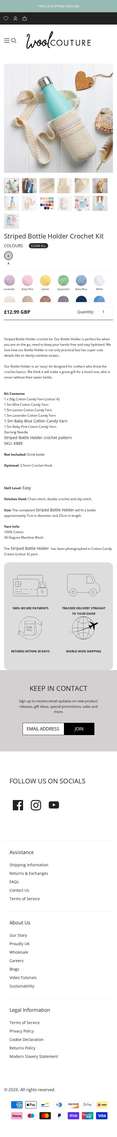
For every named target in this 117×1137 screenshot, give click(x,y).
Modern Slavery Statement (34, 1056)
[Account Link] (16, 18)
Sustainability (22, 986)
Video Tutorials (23, 977)
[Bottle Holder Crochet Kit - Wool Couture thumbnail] (11, 185)
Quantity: (85, 311)
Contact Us (19, 890)
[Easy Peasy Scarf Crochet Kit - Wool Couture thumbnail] (46, 203)
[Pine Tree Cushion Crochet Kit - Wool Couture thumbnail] (82, 203)
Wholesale (19, 952)
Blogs (14, 969)
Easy (27, 487)
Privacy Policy (22, 1031)
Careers (17, 960)
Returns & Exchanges (29, 873)
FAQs (14, 881)
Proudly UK (20, 943)
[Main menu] (7, 40)
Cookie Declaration (27, 1039)
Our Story (18, 935)
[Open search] (14, 40)
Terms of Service (25, 898)
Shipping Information (29, 864)
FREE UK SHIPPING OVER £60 (58, 6)
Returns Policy (22, 1048)
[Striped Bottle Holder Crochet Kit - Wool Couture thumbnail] (64, 203)
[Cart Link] (25, 18)
